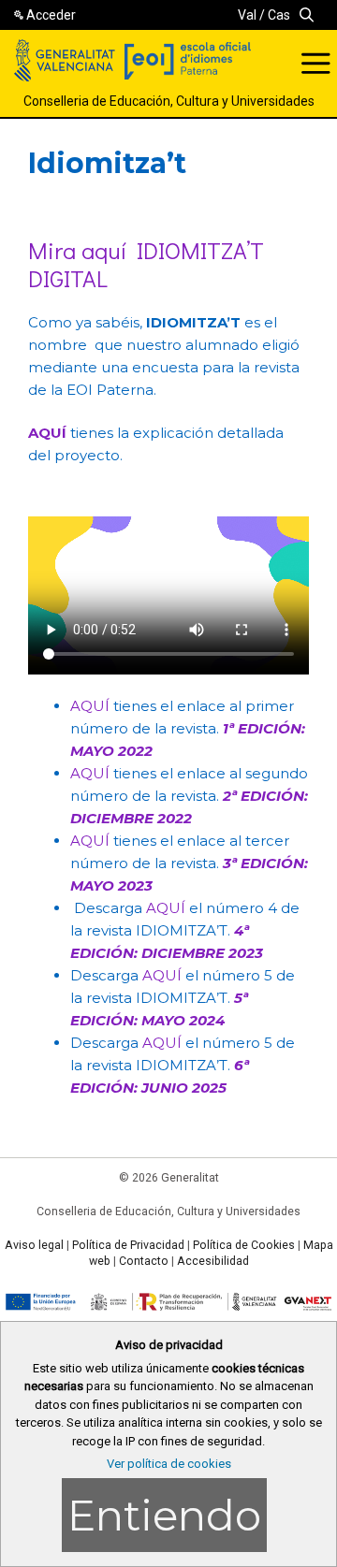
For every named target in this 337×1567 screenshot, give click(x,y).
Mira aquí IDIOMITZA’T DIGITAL (146, 264)
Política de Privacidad (128, 1245)
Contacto (143, 1261)
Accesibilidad (213, 1261)
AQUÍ (90, 706)
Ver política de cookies (169, 1464)
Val (247, 14)
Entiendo (164, 1515)
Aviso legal (34, 1245)
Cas (279, 14)
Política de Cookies (244, 1245)
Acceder (51, 14)
